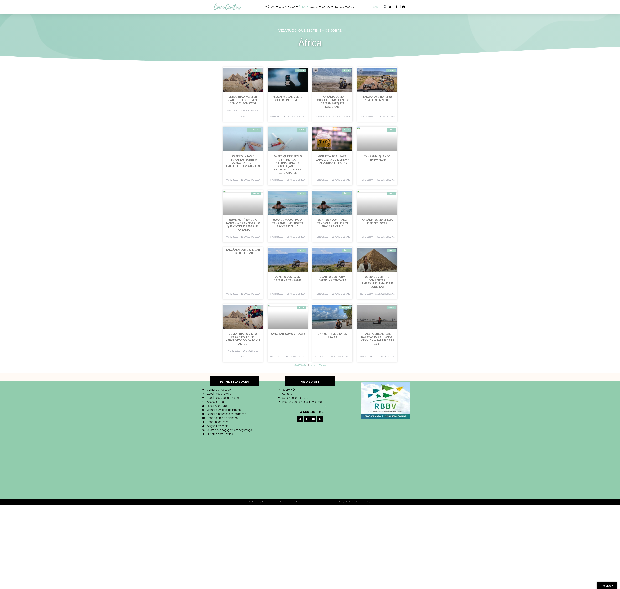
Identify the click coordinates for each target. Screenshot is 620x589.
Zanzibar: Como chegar (287, 333)
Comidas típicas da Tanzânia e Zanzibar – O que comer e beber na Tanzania (242, 224)
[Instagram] (300, 419)
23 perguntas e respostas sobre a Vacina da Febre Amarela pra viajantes (243, 161)
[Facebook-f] (307, 419)
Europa (282, 6)
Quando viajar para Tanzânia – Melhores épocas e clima (287, 223)
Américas (269, 6)
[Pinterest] (320, 419)
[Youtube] (313, 419)
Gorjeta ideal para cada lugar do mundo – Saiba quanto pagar (332, 159)
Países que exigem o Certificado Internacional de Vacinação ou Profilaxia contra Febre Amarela (287, 164)
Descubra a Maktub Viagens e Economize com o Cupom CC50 (243, 100)
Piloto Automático (344, 6)
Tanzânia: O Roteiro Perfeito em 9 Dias (377, 98)
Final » (321, 364)
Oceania (313, 6)
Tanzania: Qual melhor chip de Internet (287, 98)
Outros (326, 6)
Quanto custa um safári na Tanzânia (287, 278)
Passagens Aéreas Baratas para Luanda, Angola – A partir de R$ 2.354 (377, 338)
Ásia (292, 6)
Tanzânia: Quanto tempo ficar (377, 158)
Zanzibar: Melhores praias (332, 335)
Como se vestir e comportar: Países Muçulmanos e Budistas (377, 281)
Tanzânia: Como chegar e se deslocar (377, 221)
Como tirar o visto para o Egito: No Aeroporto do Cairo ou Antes (243, 338)
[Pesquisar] (385, 7)
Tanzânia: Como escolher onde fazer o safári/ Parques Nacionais (332, 101)
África (302, 6)
